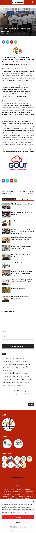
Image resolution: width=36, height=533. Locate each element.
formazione (5, 379)
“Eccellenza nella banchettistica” (21, 204)
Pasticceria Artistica (7, 388)
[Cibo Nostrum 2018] (6, 265)
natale (9, 385)
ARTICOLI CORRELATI (9, 199)
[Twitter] (7, 42)
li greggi (29, 379)
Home (2, 6)
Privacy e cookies (21, 530)
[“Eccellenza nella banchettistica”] (6, 206)
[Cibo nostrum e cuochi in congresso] (6, 257)
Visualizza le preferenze (18, 527)
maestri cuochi (19, 382)
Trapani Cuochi (24, 394)
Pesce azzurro (16, 388)
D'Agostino (25, 373)
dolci (18, 376)
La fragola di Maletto (18, 288)
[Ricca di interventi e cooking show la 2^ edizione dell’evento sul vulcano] (6, 273)
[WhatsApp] (15, 42)
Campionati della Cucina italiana (13, 364)
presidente (5, 391)
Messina (4, 385)
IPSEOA (18, 379)
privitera (11, 391)
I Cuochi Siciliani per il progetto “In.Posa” (8, 192)
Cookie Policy (13, 530)
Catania (14, 6)
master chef (27, 382)
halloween (12, 379)
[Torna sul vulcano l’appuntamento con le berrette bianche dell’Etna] (6, 282)
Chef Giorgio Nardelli (7, 367)
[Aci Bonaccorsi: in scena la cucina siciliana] (6, 223)
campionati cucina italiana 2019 (23, 361)
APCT (7, 358)
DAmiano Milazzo (7, 376)
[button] (33, 501)
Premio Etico (24, 388)
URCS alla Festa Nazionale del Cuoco (26, 192)
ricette (17, 391)
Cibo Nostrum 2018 (17, 263)
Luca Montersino (7, 382)
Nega (18, 522)
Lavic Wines (24, 379)
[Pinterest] (11, 42)
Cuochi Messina (12, 373)
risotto (29, 391)
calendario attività (20, 358)
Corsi (28, 367)
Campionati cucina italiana (9, 361)
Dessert (14, 376)
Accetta (18, 517)
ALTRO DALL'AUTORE (23, 199)
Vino (4, 397)
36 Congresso (5, 258)
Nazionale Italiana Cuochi (17, 385)
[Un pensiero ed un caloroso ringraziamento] (6, 299)
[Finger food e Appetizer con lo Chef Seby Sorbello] (6, 248)
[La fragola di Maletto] (6, 290)
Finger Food (26, 376)
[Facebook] (3, 42)
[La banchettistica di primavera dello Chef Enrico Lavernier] (6, 240)
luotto (13, 382)
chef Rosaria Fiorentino (19, 367)
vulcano (11, 397)
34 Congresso (5, 300)
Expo (21, 376)
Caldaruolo (12, 358)
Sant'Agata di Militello (8, 394)
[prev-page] (3, 305)
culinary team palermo (8, 370)
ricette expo (24, 391)
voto (7, 397)
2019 (4, 358)
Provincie (8, 6)
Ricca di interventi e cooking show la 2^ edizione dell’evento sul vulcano (22, 273)
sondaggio (16, 394)
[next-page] (6, 305)
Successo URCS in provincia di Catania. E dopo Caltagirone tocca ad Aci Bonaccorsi (22, 231)
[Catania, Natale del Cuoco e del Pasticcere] (6, 214)
